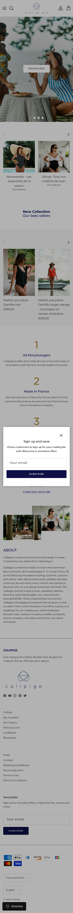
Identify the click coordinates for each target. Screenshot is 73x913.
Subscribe (36, 474)
